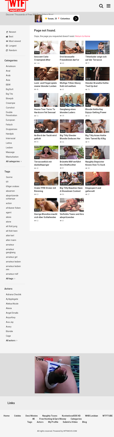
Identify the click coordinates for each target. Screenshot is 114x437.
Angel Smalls (12, 313)
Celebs (17, 416)
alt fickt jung (11, 226)
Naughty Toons (49, 416)
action (9, 203)
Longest (12, 46)
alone (8, 222)
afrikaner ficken (13, 208)
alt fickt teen (12, 231)
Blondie (9, 331)
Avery (8, 326)
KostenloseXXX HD (71, 416)
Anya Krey (10, 317)
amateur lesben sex (13, 268)
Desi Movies (32, 416)
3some (9, 177)
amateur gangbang (10, 251)
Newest (12, 32)
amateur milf (12, 274)
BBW (8, 84)
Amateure (11, 66)
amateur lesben (13, 261)
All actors (11, 340)
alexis (8, 217)
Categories (76, 419)
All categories (13, 161)
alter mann (11, 240)
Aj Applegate (12, 299)
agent (8, 212)
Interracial (10, 138)
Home (7, 416)
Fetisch (9, 124)
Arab (8, 75)
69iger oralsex (12, 186)
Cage (8, 336)
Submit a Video (70, 422)
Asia (8, 80)
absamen (10, 191)
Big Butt (9, 89)
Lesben (9, 147)
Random (12, 50)
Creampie (10, 103)
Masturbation (12, 157)
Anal (8, 71)
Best (10, 36)
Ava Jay (10, 322)
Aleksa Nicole (12, 303)
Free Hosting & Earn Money (52, 419)
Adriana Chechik (13, 294)
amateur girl (11, 257)
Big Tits (9, 94)
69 (7, 182)
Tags (29, 422)
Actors (40, 422)
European (10, 120)
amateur (10, 245)
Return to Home (82, 36)
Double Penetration (11, 114)
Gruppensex (11, 129)
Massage (10, 152)
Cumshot (10, 107)
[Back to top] (104, 428)
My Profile (53, 422)
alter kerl (10, 235)
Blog (84, 422)
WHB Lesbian (91, 416)
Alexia (9, 308)
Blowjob (9, 98)
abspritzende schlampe (12, 197)
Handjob (10, 134)
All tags (10, 278)
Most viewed (14, 41)
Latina (9, 143)
